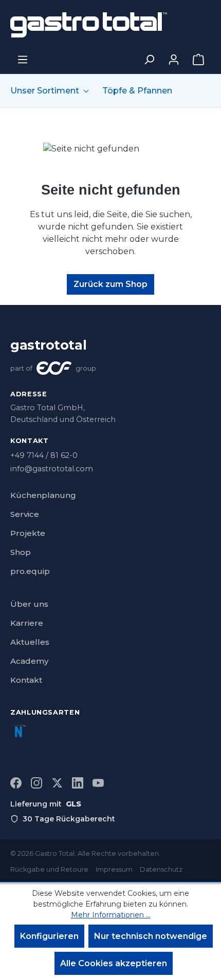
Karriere (26, 623)
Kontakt (26, 680)
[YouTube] (98, 783)
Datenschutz (161, 869)
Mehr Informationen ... (111, 914)
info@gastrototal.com (51, 468)
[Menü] (22, 59)
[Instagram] (36, 783)
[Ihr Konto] (173, 59)
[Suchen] (149, 59)
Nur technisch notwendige (150, 936)
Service (24, 514)
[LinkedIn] (77, 783)
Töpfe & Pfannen (137, 91)
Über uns (29, 604)
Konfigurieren (49, 936)
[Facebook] (16, 783)
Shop (20, 552)
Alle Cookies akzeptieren (113, 963)
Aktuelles (29, 642)
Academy (29, 661)
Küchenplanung (43, 495)
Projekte (27, 533)
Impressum (114, 869)
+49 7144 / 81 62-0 (44, 455)
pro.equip (30, 571)
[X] (57, 783)
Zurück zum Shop (110, 284)
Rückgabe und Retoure (49, 869)
